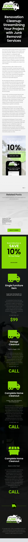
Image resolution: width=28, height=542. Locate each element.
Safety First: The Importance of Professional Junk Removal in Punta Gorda (6, 221)
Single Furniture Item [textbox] (14, 287)
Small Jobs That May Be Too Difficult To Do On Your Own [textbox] (14, 294)
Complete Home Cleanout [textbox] (14, 394)
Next (24, 187)
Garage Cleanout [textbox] (14, 343)
